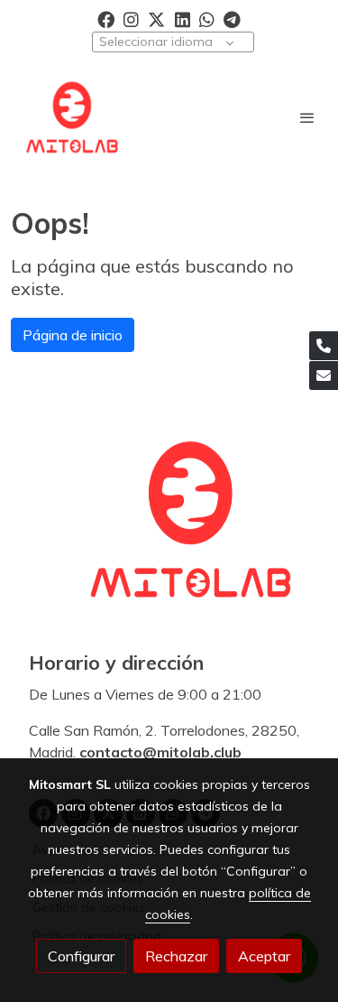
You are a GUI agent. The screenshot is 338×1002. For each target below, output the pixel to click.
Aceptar (264, 956)
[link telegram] (232, 18)
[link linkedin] (182, 18)
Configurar (81, 956)
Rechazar (176, 956)
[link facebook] (105, 18)
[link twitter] (156, 18)
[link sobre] (169, 530)
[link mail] (323, 375)
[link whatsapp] (207, 18)
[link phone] (323, 345)
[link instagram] (131, 18)
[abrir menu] (307, 117)
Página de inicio (73, 335)
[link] (72, 117)
